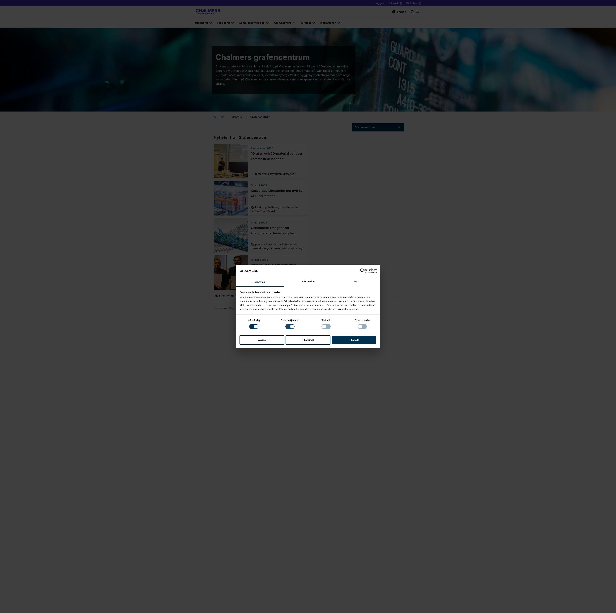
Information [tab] (308, 281)
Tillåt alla (354, 340)
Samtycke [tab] (259, 282)
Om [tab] (356, 281)
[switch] (290, 326)
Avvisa (262, 340)
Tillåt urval (308, 340)
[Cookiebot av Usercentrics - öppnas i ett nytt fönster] (363, 270)
